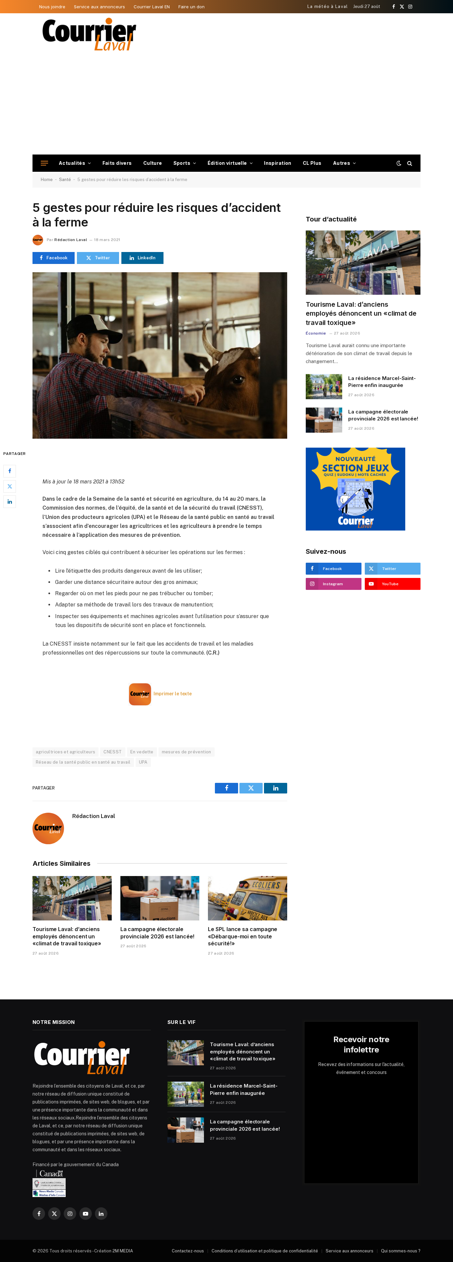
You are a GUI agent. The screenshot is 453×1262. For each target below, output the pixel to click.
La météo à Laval (327, 6)
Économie (316, 333)
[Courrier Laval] (89, 34)
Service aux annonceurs (99, 6)
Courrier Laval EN (152, 6)
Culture (152, 163)
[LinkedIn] (9, 501)
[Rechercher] (409, 163)
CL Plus (312, 163)
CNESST (112, 751)
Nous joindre (52, 6)
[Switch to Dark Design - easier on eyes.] (399, 163)
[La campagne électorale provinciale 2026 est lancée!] (160, 898)
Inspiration (277, 163)
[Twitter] (9, 486)
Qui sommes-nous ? (401, 1250)
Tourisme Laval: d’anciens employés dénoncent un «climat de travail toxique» (66, 936)
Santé (65, 179)
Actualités (72, 163)
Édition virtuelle (227, 163)
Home (47, 179)
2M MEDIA (122, 1250)
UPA (143, 762)
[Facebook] (9, 471)
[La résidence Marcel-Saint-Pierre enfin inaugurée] (324, 386)
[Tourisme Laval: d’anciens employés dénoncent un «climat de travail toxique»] (72, 898)
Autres (342, 163)
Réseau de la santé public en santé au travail (83, 762)
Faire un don (191, 6)
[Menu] (44, 163)
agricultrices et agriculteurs (65, 751)
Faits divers (117, 163)
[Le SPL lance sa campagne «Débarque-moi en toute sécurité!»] (247, 898)
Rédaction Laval (70, 239)
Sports (182, 163)
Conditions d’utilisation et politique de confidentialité (265, 1250)
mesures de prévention (186, 751)
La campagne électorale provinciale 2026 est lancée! (157, 933)
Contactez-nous (188, 1250)
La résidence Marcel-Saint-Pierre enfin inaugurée (382, 381)
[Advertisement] (226, 104)
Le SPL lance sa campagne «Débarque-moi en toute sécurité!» (242, 936)
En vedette (142, 751)
